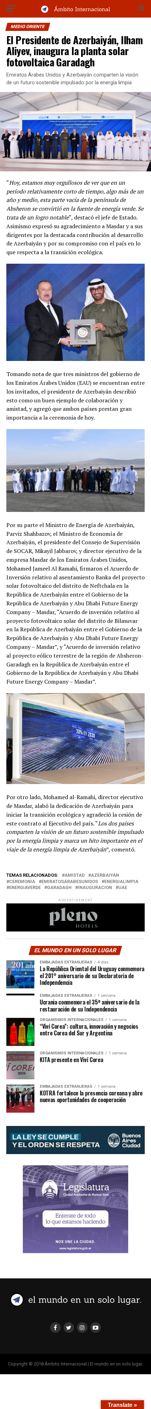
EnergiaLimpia (121, 882)
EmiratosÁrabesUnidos (69, 882)
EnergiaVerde (25, 887)
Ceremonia (22, 882)
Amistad (75, 875)
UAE (122, 887)
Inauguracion (95, 887)
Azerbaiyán (105, 875)
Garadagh (59, 887)
